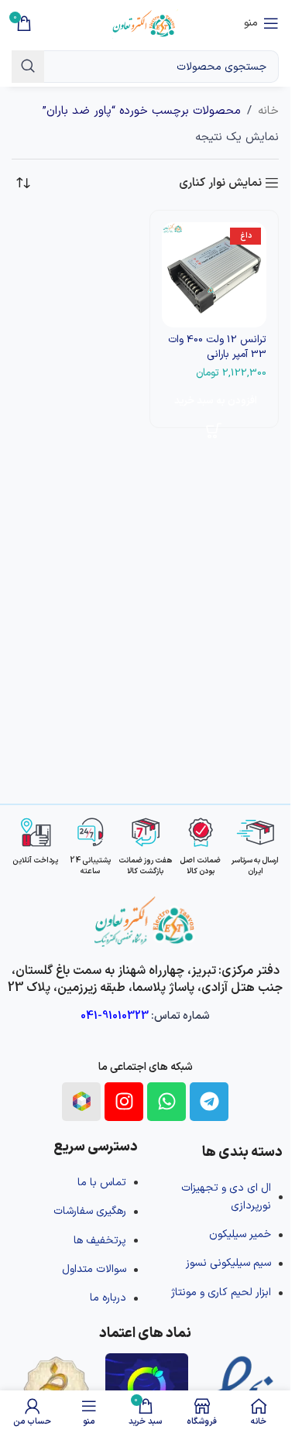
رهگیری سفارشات (89, 1211)
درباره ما (108, 1298)
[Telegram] (209, 1101)
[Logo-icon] (81, 1101)
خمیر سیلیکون (240, 1234)
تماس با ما (101, 1182)
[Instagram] (124, 1101)
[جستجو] (28, 66)
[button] (214, 401)
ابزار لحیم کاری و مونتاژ (221, 1292)
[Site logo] (145, 23)
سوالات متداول (94, 1269)
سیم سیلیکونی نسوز (228, 1263)
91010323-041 (115, 1016)
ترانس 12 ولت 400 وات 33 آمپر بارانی (217, 346)
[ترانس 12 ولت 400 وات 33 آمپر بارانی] (214, 274)
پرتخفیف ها (100, 1240)
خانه (268, 111)
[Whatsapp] (166, 1101)
